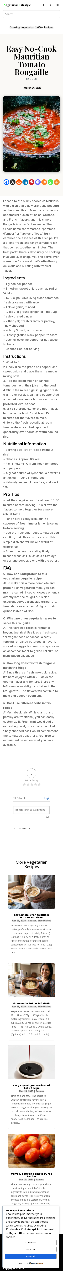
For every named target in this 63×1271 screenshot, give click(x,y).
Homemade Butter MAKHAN (31, 1003)
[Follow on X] (50, 5)
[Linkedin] (25, 182)
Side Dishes (44, 920)
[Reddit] (19, 182)
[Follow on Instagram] (57, 5)
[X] (13, 182)
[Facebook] (6, 182)
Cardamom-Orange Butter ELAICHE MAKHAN (31, 916)
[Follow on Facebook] (43, 5)
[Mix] (44, 182)
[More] (57, 182)
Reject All (30, 1249)
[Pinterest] (31, 182)
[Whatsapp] (50, 182)
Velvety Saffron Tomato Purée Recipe (31, 1175)
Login (47, 798)
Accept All (30, 1256)
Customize (31, 1242)
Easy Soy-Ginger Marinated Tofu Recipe (31, 1087)
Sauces (31, 79)
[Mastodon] (38, 182)
